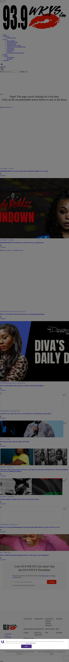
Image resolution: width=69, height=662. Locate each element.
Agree (26, 646)
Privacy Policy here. (31, 643)
